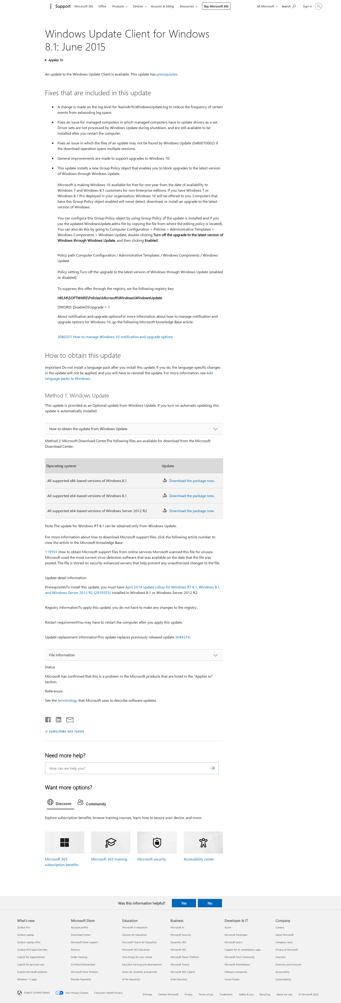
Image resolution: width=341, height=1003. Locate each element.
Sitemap (147, 994)
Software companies (236, 972)
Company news (284, 942)
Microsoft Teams (179, 964)
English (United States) (37, 992)
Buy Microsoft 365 (216, 6)
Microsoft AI (177, 927)
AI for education (131, 979)
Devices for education (134, 934)
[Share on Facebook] (48, 718)
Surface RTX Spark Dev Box (32, 949)
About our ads (284, 994)
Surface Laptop (25, 934)
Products (118, 6)
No (210, 903)
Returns (75, 949)
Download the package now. (192, 480)
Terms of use (206, 994)
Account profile (79, 927)
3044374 (182, 637)
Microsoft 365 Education (136, 949)
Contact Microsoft (168, 994)
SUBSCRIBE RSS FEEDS (66, 731)
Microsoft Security (180, 934)
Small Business (178, 979)
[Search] (213, 768)
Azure (228, 927)
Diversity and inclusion (288, 964)
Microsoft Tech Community (240, 957)
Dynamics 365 (178, 942)
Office (102, 6)
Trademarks (226, 994)
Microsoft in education (135, 927)
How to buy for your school (137, 957)
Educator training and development (142, 964)
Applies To (55, 60)
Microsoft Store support (84, 942)
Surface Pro (23, 927)
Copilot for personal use (30, 964)
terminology (67, 700)
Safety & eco (246, 994)
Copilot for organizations (31, 957)
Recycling (265, 994)
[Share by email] (68, 718)
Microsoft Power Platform (184, 957)
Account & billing (162, 6)
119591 (51, 551)
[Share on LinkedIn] (56, 718)
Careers (280, 927)
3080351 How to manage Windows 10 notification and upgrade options (115, 336)
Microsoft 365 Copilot (182, 972)
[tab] (60, 803)
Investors (281, 957)
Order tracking (79, 957)
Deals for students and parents (139, 972)
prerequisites (167, 74)
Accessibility (283, 972)
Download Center (81, 934)
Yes (184, 903)
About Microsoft (285, 934)
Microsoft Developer (236, 934)
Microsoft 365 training (109, 859)
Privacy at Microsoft (287, 949)
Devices (138, 6)
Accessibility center (199, 859)
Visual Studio (232, 979)
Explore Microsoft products (32, 972)
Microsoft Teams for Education (139, 942)
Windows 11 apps (27, 979)
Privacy (189, 994)
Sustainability (283, 979)
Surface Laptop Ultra (28, 942)
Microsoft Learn (233, 942)
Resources (187, 6)
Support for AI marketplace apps (243, 949)
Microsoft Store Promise (84, 972)
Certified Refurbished (83, 964)
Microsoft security (151, 859)
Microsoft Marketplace (237, 964)
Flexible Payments (81, 979)
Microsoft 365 (83, 6)
